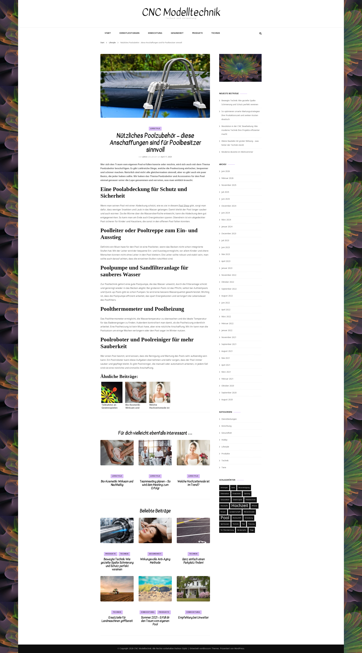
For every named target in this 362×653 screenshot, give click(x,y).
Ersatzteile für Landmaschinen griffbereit (117, 619)
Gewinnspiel (237, 500)
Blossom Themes (211, 648)
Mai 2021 (225, 358)
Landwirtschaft (234, 512)
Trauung (251, 524)
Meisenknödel (249, 512)
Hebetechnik (250, 500)
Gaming (247, 494)
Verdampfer (241, 530)
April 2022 (225, 309)
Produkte (197, 33)
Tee (243, 524)
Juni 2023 (225, 247)
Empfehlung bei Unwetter (193, 617)
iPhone (254, 506)
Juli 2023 (225, 240)
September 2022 (229, 289)
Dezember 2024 (228, 206)
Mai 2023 (225, 254)
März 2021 (226, 372)
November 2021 (228, 337)
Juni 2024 (225, 213)
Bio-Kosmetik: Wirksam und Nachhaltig (117, 483)
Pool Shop (184, 205)
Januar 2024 (226, 226)
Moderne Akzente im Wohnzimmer (237, 152)
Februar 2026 (227, 178)
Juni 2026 (225, 171)
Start (108, 33)
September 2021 (229, 344)
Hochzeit (239, 506)
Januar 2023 (226, 268)
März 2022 (226, 316)
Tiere (223, 467)
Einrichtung (155, 33)
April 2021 (225, 365)
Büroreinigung (244, 488)
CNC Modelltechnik (181, 12)
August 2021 (227, 351)
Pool (225, 518)
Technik (215, 33)
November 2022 (228, 275)
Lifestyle (155, 129)
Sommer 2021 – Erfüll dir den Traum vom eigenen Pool (155, 620)
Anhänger (224, 488)
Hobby (224, 440)
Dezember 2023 (228, 233)
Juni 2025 (225, 199)
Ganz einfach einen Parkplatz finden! (193, 561)
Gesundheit (177, 33)
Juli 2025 (225, 192)
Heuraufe (224, 506)
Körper (223, 512)
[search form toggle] (260, 33)
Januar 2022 (226, 330)
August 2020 (227, 399)
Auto (233, 488)
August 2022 (227, 296)
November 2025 (228, 185)
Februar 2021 (227, 379)
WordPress (239, 648)
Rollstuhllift (237, 518)
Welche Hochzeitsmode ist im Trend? (193, 483)
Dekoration (225, 494)
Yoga (252, 530)
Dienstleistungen (129, 33)
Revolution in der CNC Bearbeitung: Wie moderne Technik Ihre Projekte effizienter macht (240, 130)
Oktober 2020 (227, 386)
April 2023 (225, 261)
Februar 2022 (227, 323)
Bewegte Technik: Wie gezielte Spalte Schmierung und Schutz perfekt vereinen (117, 564)
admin (144, 157)
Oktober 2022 (227, 282)
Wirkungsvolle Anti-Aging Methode (155, 561)
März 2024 (226, 220)
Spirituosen (225, 524)
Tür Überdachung (227, 530)
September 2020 (229, 393)
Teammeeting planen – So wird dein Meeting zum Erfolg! (155, 484)
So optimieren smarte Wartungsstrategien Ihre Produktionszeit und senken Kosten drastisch (240, 115)
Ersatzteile (237, 494)
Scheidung (249, 518)
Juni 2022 (225, 303)
